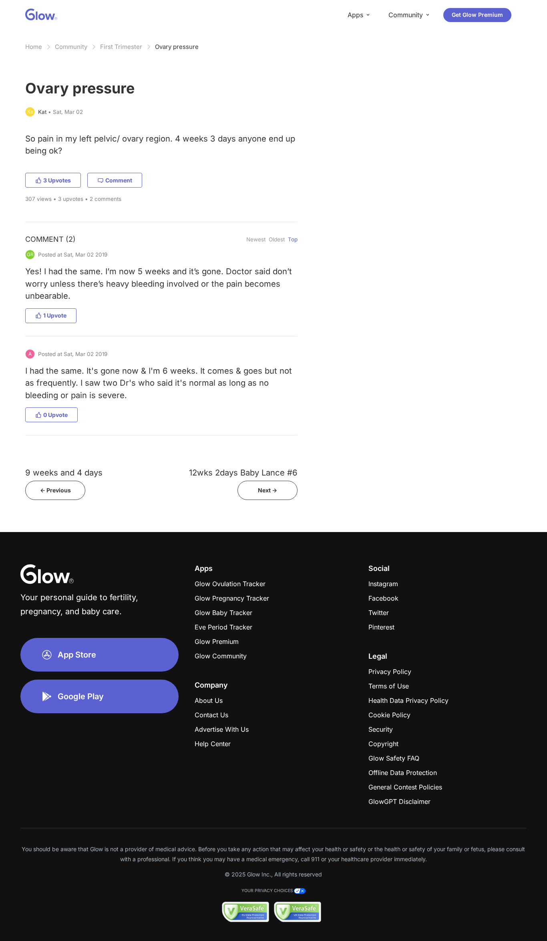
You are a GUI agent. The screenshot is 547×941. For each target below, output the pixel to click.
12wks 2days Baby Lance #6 (243, 472)
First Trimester (121, 47)
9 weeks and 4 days (64, 472)
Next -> (267, 490)
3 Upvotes (57, 180)
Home (33, 47)
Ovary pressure (177, 47)
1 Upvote (54, 315)
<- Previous (55, 490)
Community (71, 47)
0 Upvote (55, 414)
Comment (118, 180)
